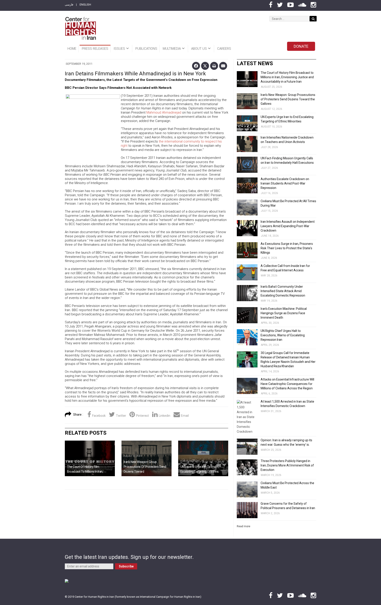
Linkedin (164, 415)
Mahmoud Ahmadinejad (163, 112)
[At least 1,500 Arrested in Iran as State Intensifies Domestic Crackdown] (247, 417)
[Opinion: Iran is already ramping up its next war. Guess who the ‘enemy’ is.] (247, 447)
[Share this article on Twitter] (205, 66)
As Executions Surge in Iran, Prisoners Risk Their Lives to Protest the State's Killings (287, 248)
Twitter (121, 415)
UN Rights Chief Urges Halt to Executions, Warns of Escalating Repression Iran (283, 335)
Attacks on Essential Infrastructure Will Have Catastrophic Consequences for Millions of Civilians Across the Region (287, 384)
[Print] (214, 66)
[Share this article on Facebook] (196, 66)
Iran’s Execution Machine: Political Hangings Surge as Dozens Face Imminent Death (284, 313)
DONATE (301, 46)
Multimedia (172, 49)
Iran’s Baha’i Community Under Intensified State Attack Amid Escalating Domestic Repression (283, 291)
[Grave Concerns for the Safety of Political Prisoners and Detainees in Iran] (247, 510)
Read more (243, 526)
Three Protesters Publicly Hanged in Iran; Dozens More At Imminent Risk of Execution (287, 465)
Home (71, 49)
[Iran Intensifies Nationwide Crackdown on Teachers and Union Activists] (247, 144)
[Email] (223, 66)
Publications (146, 49)
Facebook (99, 415)
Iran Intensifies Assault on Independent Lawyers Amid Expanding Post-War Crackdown (288, 226)
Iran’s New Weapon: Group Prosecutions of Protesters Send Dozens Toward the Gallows (288, 99)
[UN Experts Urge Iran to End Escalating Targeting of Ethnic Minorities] (203, 458)
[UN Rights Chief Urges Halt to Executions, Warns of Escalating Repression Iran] (247, 337)
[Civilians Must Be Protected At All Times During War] (247, 208)
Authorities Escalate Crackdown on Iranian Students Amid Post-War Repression (285, 183)
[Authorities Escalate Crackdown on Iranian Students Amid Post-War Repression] (247, 185)
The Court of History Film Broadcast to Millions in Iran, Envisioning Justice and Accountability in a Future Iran (287, 77)
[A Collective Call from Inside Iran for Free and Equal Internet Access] (247, 272)
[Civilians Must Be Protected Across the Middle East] (247, 489)
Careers (224, 49)
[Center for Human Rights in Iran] (80, 28)
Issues (119, 49)
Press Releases (95, 49)
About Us (199, 49)
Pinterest (142, 415)
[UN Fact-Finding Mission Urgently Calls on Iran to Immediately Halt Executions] (247, 165)
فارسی (69, 4)
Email (185, 415)
